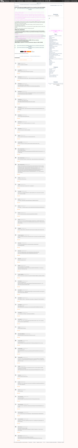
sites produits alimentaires (52, 68)
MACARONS (50, 51)
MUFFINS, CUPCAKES (52, 52)
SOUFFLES (50, 61)
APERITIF (50, 36)
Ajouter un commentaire (23, 59)
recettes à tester (51, 72)
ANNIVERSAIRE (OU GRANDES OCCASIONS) (55, 35)
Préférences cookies (61, 442)
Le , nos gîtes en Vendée (56, 5)
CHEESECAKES (51, 41)
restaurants (50, 69)
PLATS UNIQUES (51, 56)
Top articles (30, 442)
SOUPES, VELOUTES (52, 62)
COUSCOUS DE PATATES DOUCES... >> (35, 4)
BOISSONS (50, 38)
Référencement (51, 73)
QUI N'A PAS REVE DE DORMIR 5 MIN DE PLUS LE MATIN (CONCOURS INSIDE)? (30, 7)
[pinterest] (49, 1)
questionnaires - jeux (51, 71)
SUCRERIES (50, 63)
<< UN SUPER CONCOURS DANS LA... (24, 4)
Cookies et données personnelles (51, 442)
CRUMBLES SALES (51, 47)
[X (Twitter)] (47, 1)
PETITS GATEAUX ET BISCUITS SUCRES (54, 55)
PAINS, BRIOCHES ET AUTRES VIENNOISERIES (55, 53)
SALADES (50, 60)
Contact (34, 442)
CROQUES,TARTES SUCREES (53, 46)
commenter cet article (24, 53)
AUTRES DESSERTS (52, 37)
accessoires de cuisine (52, 70)
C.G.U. (44, 442)
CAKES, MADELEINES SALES (53, 39)
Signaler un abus (39, 442)
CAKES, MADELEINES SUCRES (53, 40)
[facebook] (46, 1)
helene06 (19, 442)
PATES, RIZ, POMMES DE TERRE (53, 54)
